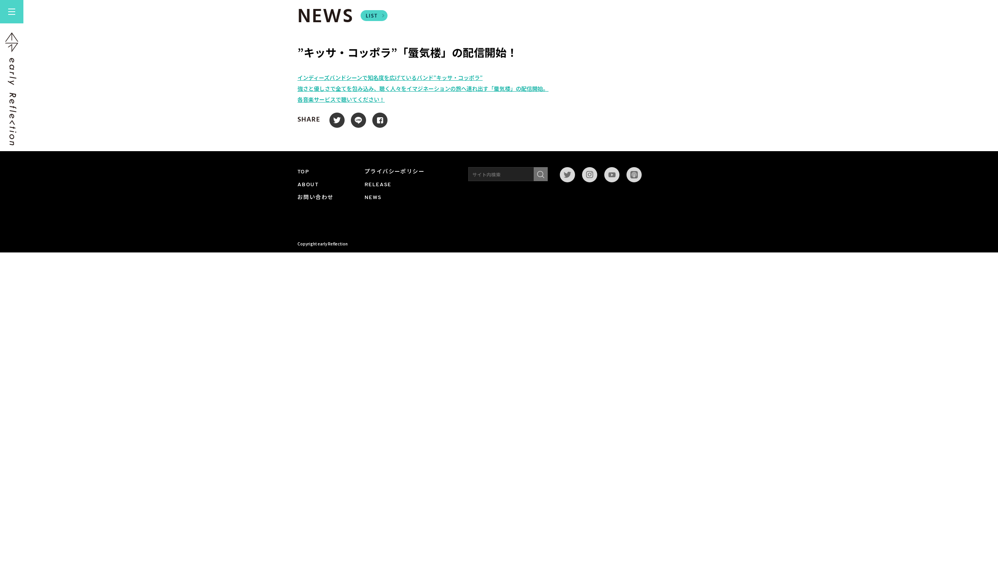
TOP (303, 172)
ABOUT (308, 185)
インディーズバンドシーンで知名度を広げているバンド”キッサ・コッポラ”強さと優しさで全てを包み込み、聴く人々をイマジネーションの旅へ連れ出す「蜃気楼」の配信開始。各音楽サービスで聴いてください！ (423, 88)
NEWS (373, 198)
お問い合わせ (315, 198)
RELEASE (378, 185)
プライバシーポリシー (395, 172)
